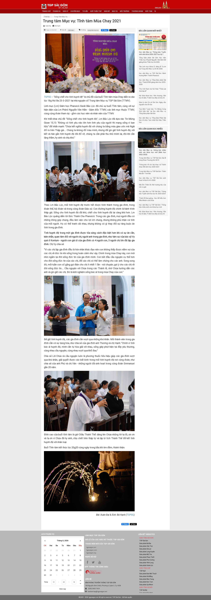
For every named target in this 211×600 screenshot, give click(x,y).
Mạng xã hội (90, 557)
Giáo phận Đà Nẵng (146, 576)
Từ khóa (83, 30)
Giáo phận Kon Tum (146, 582)
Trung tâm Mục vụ (60, 17)
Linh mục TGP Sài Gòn (95, 535)
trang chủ (46, 11)
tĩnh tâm (71, 30)
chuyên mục (75, 11)
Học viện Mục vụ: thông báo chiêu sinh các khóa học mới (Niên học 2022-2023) (152, 152)
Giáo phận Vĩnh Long (146, 563)
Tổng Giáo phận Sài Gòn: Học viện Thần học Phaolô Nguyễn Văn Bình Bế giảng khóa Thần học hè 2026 (152, 60)
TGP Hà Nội (143, 590)
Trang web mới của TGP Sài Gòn (100, 544)
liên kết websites (146, 534)
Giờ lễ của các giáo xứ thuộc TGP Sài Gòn (104, 540)
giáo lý (65, 11)
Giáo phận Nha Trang (146, 579)
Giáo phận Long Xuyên (147, 552)
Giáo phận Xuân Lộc (146, 565)
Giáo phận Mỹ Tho (145, 554)
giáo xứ (107, 11)
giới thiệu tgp (96, 11)
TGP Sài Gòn (143, 541)
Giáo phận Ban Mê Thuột (148, 574)
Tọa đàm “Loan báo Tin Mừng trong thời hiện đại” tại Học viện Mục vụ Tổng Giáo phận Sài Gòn (152, 111)
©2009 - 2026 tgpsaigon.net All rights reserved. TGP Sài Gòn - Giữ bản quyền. (105, 597)
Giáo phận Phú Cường (146, 560)
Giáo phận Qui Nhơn (146, 584)
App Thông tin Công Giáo (96, 567)
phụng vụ (56, 11)
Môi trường (124, 11)
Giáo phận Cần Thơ (146, 546)
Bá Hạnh (57, 26)
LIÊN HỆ (88, 579)
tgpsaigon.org (91, 553)
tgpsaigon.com (91, 550)
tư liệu (85, 11)
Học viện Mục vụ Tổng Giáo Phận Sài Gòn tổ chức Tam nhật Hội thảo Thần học (152, 120)
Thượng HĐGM (137, 11)
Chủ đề (64, 30)
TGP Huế (142, 571)
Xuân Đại (48, 26)
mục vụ (115, 11)
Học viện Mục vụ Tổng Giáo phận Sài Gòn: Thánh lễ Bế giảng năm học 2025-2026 (152, 82)
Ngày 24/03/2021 (51, 30)
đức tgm (148, 11)
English (158, 8)
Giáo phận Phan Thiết (146, 557)
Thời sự (47, 17)
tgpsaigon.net (91, 547)
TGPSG (130, 514)
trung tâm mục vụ (93, 30)
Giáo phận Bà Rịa (145, 543)
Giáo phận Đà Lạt (145, 549)
